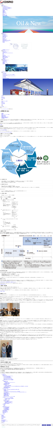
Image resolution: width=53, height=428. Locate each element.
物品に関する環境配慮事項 (8, 385)
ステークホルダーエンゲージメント (8, 378)
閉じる (2, 72)
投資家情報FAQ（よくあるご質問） (7, 40)
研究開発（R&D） (5, 60)
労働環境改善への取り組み (4, 117)
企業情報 (2, 5)
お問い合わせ (2, 97)
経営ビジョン (4, 34)
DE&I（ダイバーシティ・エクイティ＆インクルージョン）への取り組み (12, 391)
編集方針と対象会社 (5, 56)
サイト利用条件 (3, 421)
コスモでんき (4, 76)
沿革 (3, 13)
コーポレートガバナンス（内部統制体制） (8, 397)
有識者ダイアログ (3, 116)
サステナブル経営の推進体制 (7, 376)
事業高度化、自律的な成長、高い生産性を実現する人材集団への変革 (11, 389)
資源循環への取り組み (6, 384)
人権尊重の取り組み (6, 390)
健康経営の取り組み (6, 393)
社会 (4, 405)
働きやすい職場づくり (6, 392)
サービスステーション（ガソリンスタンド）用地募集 (8, 74)
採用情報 (2, 418)
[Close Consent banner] (52, 425)
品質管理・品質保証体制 (6, 403)
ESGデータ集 (4, 55)
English (2, 99)
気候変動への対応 (6, 381)
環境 (3, 53)
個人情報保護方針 (3, 420)
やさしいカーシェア (5, 77)
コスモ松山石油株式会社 (6, 409)
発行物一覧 (4, 14)
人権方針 (1, 124)
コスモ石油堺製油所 (6, 408)
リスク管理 (5, 399)
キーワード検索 (2, 106)
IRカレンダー (4, 37)
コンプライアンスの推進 (6, 400)
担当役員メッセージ (5, 52)
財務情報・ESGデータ (5, 36)
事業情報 (4, 10)
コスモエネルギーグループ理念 (6, 7)
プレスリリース (3, 102)
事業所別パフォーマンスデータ (6, 406)
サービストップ (5, 72)
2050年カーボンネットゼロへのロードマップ (10, 382)
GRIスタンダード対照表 (5, 57)
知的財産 (4, 62)
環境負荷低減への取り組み (7, 383)
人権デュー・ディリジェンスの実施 (5, 114)
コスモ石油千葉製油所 (6, 407)
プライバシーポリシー (3, 419)
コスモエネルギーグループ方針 (6, 8)
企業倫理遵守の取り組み (3, 284)
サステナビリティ (3, 50)
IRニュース (4, 38)
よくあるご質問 (3, 98)
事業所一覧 (4, 12)
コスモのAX (4, 61)
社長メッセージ (4, 51)
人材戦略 (4, 58)
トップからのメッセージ (5, 6)
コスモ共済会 (2, 118)
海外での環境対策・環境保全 (7, 387)
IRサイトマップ (4, 39)
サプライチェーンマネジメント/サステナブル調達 (9, 396)
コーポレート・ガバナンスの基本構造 (9, 398)
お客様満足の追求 (6, 394)
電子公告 (4, 41)
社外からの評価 (4, 412)
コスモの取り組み (3, 59)
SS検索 (2, 101)
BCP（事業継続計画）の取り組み (8, 401)
